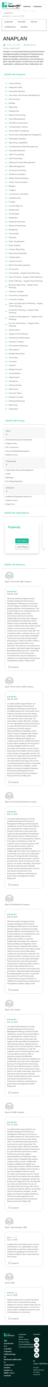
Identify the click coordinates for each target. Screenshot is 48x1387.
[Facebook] (36, 1355)
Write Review (30, 45)
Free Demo (22, 541)
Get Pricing (22, 546)
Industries (27, 6)
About (21, 1337)
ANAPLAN (8, 13)
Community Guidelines (27, 1347)
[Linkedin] (36, 1345)
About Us (18, 6)
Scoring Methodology (27, 1344)
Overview (8, 22)
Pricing (34, 22)
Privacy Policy (24, 1342)
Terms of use (23, 1339)
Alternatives (10, 27)
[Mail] (36, 1340)
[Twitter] (36, 1350)
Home (11, 6)
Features (22, 22)
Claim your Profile (13, 45)
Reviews (24, 27)
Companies (37, 6)
